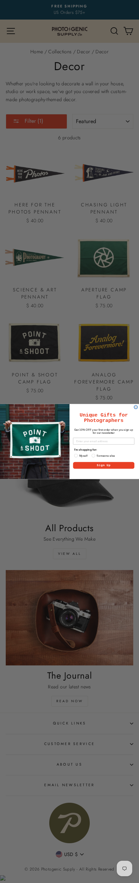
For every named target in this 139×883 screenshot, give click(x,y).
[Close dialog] (136, 407)
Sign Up (104, 465)
